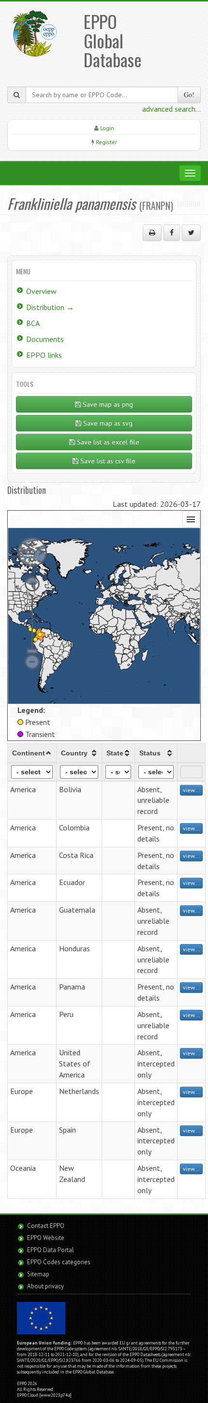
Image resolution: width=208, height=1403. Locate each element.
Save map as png (107, 404)
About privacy (45, 1286)
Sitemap (38, 1274)
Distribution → (50, 307)
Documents (45, 339)
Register (106, 142)
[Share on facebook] (171, 232)
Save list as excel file (107, 442)
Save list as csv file (106, 461)
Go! (189, 94)
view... (191, 790)
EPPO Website (45, 1238)
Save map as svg (107, 423)
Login (107, 128)
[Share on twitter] (191, 232)
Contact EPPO (45, 1226)
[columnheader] (32, 753)
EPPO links (44, 355)
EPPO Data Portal (50, 1250)
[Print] (152, 232)
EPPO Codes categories (58, 1262)
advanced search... (171, 109)
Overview (41, 291)
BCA (33, 323)
